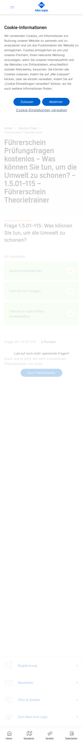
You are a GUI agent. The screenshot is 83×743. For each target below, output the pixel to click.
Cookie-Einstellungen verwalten (41, 110)
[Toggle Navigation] (12, 7)
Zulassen (26, 102)
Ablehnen (56, 102)
